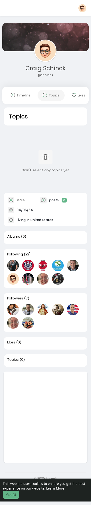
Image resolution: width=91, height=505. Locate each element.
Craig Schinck (45, 68)
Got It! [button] (11, 494)
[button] (82, 8)
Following (15, 254)
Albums (13, 236)
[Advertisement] (45, 417)
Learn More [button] (55, 488)
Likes (11, 342)
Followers (15, 298)
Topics (13, 359)
